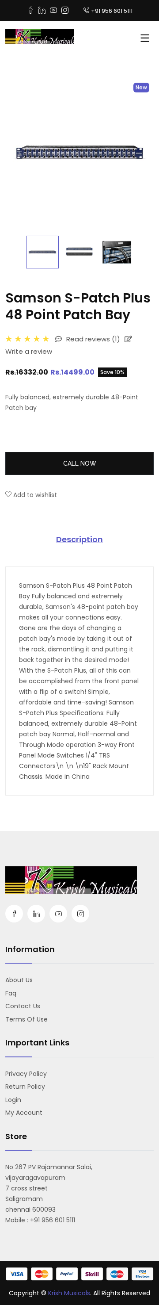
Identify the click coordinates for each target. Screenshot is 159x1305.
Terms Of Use (26, 1019)
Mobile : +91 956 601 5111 (40, 1220)
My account (23, 1112)
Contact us (22, 1006)
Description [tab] (79, 539)
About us (19, 980)
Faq (10, 993)
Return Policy (25, 1086)
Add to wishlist (34, 494)
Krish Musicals (69, 1293)
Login (13, 1099)
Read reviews (92, 339)
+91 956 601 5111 (111, 11)
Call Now (79, 463)
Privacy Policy (26, 1073)
